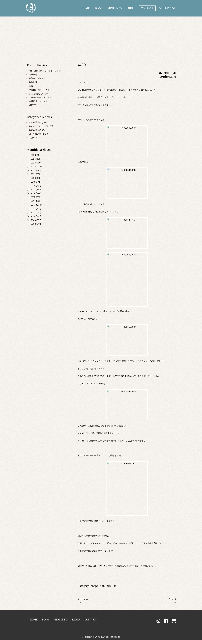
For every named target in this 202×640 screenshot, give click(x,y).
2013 (33, 204)
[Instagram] (158, 621)
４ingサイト (83, 433)
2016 (33, 193)
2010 (33, 216)
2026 (33, 155)
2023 (33, 166)
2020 (33, 178)
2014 (33, 201)
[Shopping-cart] (174, 621)
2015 (33, 197)
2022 (33, 170)
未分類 (32, 137)
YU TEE (32, 105)
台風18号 (33, 74)
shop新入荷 (34, 122)
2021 (33, 174)
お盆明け (33, 82)
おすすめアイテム (37, 126)
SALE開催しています (38, 93)
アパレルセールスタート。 (41, 97)
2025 (33, 159)
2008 (33, 224)
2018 (33, 185)
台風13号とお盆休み (38, 101)
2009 (33, 220)
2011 (33, 212)
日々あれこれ (35, 134)
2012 (33, 208)
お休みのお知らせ (37, 78)
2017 (33, 189)
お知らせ (33, 130)
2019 (33, 182)
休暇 (31, 86)
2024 (33, 162)
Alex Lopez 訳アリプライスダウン (45, 70)
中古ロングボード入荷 (39, 90)
